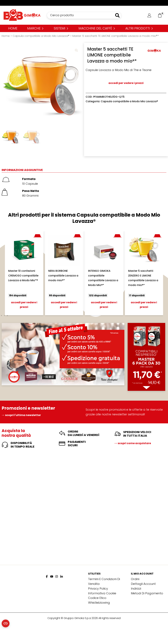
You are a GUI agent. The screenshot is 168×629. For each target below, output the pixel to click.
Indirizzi (136, 588)
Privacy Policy (98, 588)
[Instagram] (56, 576)
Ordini (135, 579)
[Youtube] (51, 576)
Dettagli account (143, 584)
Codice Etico (97, 598)
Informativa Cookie (102, 593)
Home (6, 36)
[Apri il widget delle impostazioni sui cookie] (6, 623)
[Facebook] (46, 576)
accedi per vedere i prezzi (126, 83)
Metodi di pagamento (147, 593)
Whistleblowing (99, 603)
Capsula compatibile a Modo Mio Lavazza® (41, 36)
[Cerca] (118, 15)
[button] (76, 50)
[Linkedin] (61, 576)
